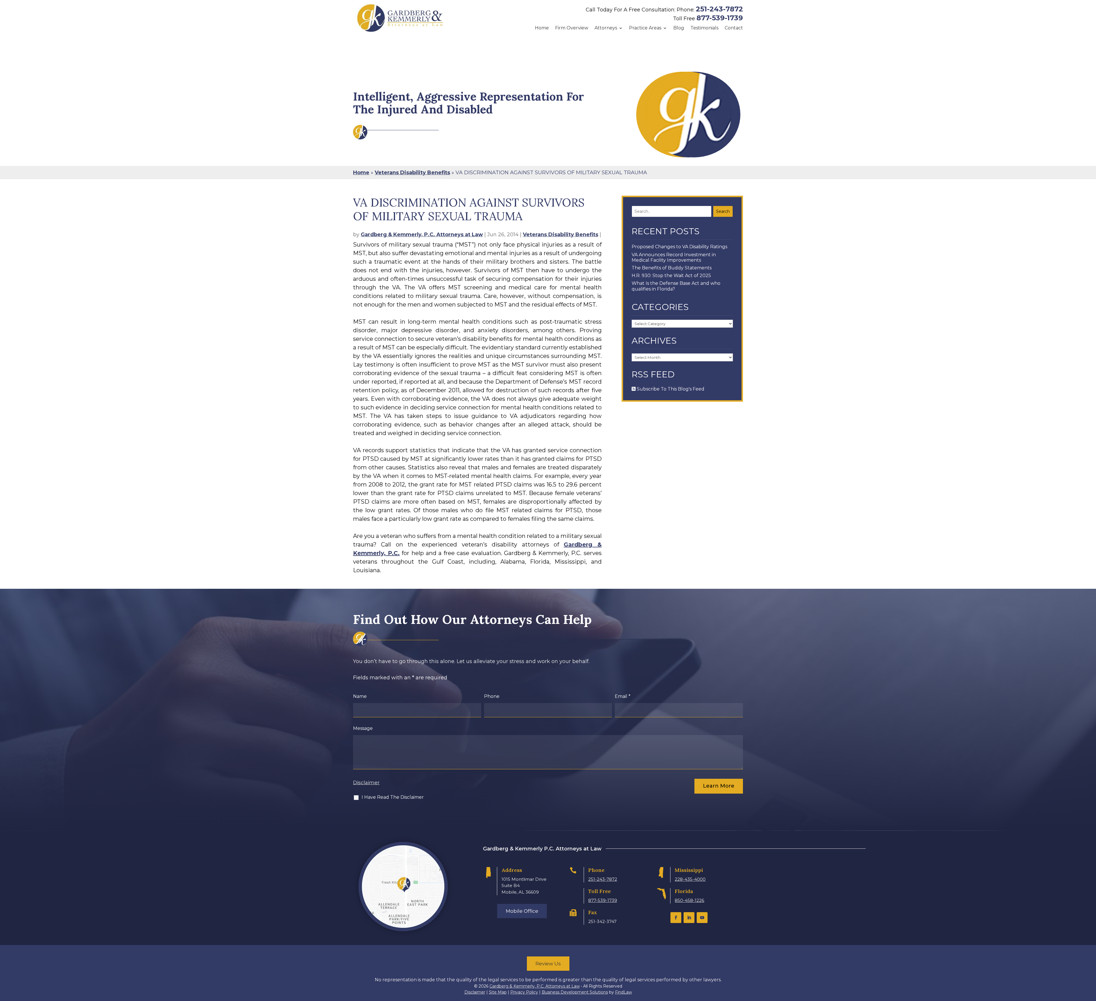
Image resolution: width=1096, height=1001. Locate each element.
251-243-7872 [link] (719, 9)
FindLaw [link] (623, 992)
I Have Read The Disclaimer (393, 797)
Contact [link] (734, 28)
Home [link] (542, 28)
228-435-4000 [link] (690, 879)
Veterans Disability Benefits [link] (560, 234)
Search (723, 211)
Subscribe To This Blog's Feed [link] (670, 389)
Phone (491, 696)
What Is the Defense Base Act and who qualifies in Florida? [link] (676, 286)
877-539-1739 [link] (719, 18)
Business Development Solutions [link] (575, 992)
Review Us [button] (548, 963)
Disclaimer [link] (474, 992)
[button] (675, 917)
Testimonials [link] (704, 28)
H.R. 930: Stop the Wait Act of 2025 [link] (671, 275)
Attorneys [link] (606, 28)
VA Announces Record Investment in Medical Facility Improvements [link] (674, 257)
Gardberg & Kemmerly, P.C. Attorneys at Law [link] (422, 234)
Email (622, 696)
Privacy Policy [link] (524, 992)
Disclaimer (366, 782)
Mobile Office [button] (522, 911)
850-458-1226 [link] (689, 900)
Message (363, 728)
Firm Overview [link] (571, 28)
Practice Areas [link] (645, 28)
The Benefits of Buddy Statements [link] (672, 268)
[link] (400, 18)
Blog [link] (678, 28)
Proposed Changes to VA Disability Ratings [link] (679, 246)
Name (360, 696)
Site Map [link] (498, 992)
